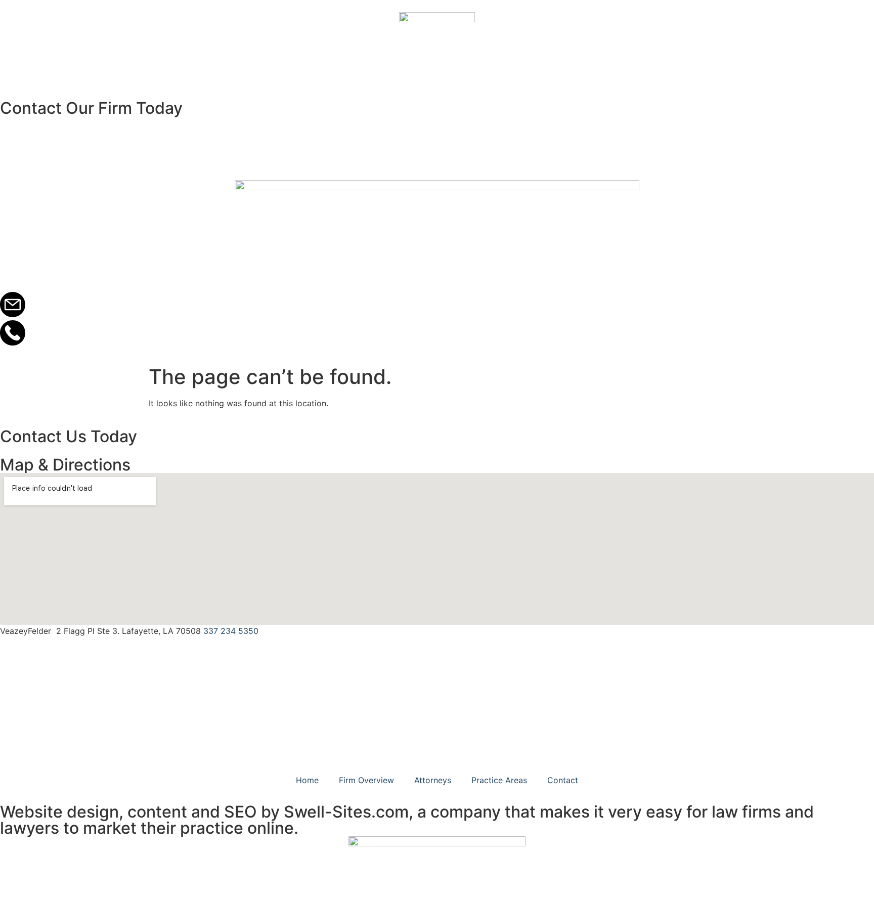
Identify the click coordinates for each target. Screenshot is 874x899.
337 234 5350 (230, 631)
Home (307, 780)
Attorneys (432, 780)
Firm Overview (366, 780)
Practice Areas (499, 780)
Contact (562, 780)
